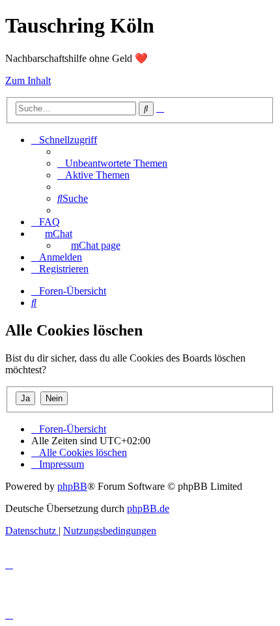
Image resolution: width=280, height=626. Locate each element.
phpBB (72, 486)
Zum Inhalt (28, 80)
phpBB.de (148, 508)
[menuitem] (112, 163)
